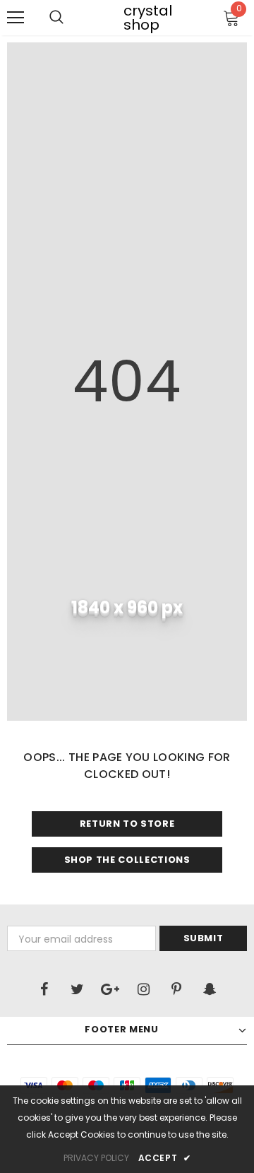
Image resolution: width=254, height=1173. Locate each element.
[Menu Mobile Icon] (15, 17)
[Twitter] (77, 989)
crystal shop (132, 18)
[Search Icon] (56, 18)
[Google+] (110, 989)
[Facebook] (43, 989)
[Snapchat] (209, 989)
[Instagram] (143, 989)
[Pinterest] (176, 989)
